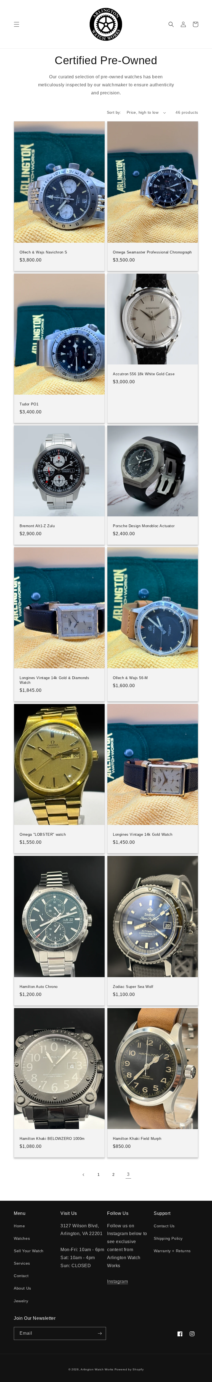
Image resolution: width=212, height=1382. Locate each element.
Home (19, 1226)
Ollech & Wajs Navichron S (43, 252)
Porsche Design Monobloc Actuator (143, 526)
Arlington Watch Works (97, 1369)
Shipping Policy (168, 1238)
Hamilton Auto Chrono (39, 987)
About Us (22, 1288)
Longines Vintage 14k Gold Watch (143, 834)
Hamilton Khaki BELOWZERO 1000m (52, 1139)
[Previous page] (84, 1175)
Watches (22, 1238)
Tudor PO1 (29, 404)
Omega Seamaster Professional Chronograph (152, 252)
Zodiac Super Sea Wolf (133, 987)
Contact (21, 1276)
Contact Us (164, 1226)
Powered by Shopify (129, 1369)
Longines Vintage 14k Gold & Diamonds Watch (54, 680)
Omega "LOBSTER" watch (43, 834)
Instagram (117, 1281)
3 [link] (128, 1174)
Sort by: (114, 112)
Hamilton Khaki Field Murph (137, 1139)
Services (22, 1263)
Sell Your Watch (29, 1251)
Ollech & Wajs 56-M (130, 678)
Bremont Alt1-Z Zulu (37, 526)
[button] (16, 24)
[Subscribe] (100, 1333)
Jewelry (21, 1301)
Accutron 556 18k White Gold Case (143, 374)
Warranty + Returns (172, 1251)
